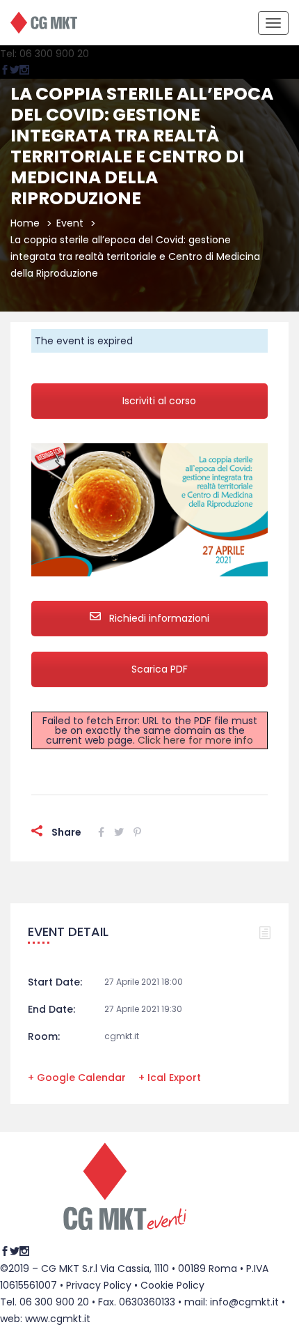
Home (25, 223)
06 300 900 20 (54, 1302)
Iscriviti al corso (159, 401)
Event (69, 223)
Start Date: (55, 982)
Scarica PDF (159, 669)
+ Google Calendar (77, 1077)
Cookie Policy (172, 1285)
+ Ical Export (169, 1077)
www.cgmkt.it (57, 1319)
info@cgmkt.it (244, 1302)
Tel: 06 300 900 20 (44, 54)
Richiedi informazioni (157, 618)
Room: (44, 1036)
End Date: (51, 1009)
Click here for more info (195, 740)
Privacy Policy (98, 1285)
